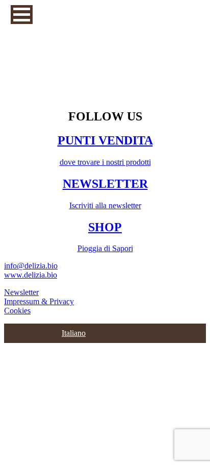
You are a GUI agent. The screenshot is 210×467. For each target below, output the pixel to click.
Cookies (17, 310)
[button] (22, 14)
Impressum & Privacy (39, 301)
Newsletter (21, 292)
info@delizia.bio (31, 265)
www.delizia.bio (30, 275)
